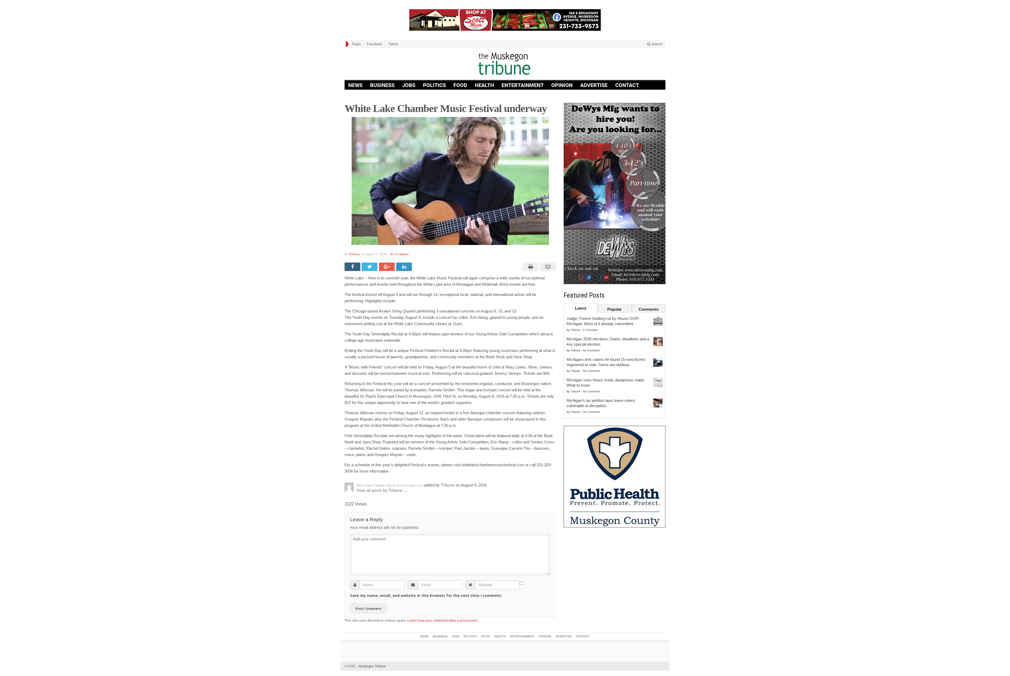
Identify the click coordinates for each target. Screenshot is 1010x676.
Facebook (374, 44)
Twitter (393, 44)
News (355, 85)
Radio (356, 44)
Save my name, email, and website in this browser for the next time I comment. (426, 595)
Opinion (562, 85)
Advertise (594, 85)
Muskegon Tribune (371, 666)
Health (484, 85)
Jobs (408, 85)
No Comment (399, 254)
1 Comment (590, 329)
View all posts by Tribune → (381, 490)
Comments (649, 309)
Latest (580, 308)
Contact (627, 85)
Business (382, 85)
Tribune (354, 254)
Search (656, 44)
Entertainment (523, 85)
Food (460, 85)
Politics (434, 85)
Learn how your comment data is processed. (442, 620)
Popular (614, 309)
